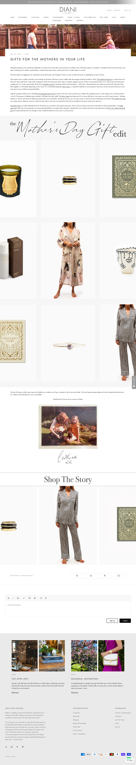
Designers (22, 17)
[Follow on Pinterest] (17, 747)
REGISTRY (68, 20)
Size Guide (76, 727)
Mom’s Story (66, 87)
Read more (15, 692)
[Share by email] (119, 575)
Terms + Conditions (79, 734)
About (122, 17)
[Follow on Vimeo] (23, 747)
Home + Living (74, 17)
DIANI (27, 54)
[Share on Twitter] (91, 575)
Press (117, 723)
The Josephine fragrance (104, 79)
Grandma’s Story (15, 106)
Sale (114, 17)
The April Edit (20, 678)
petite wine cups (120, 99)
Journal (80, 20)
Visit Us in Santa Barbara (123, 713)
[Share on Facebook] (77, 575)
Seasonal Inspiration (84, 678)
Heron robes (65, 96)
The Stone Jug (90, 17)
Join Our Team (119, 720)
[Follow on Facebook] (6, 747)
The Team (118, 716)
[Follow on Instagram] (12, 747)
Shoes (46, 17)
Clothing (35, 17)
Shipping (76, 720)
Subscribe (76, 716)
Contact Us (76, 713)
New (12, 17)
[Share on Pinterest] (105, 575)
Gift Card (104, 17)
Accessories (58, 17)
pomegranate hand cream (47, 94)
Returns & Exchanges (79, 723)
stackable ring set (48, 84)
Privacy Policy (77, 730)
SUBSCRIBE (57, 20)
